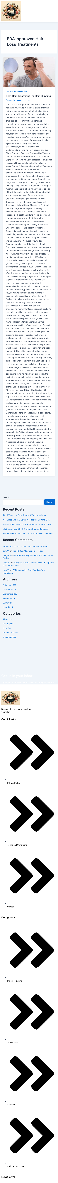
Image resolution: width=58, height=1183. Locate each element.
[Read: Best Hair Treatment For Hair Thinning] (29, 72)
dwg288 (7, 555)
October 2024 (9, 589)
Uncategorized (9, 637)
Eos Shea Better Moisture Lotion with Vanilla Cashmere (28, 533)
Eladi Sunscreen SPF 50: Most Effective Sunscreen (26, 529)
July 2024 (7, 603)
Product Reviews (21, 91)
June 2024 (8, 607)
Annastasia (8, 546)
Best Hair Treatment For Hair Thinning (28, 95)
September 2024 (10, 594)
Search (6, 497)
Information (8, 623)
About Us (7, 619)
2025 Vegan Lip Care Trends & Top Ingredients (24, 515)
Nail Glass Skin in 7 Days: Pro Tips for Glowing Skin (26, 520)
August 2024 (9, 598)
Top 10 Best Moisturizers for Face (32, 546)
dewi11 (6, 551)
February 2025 (9, 585)
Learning (9, 91)
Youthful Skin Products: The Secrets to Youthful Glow (27, 524)
